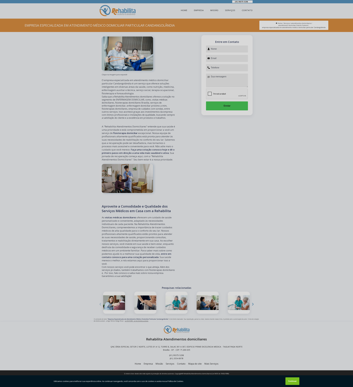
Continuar (292, 381)
